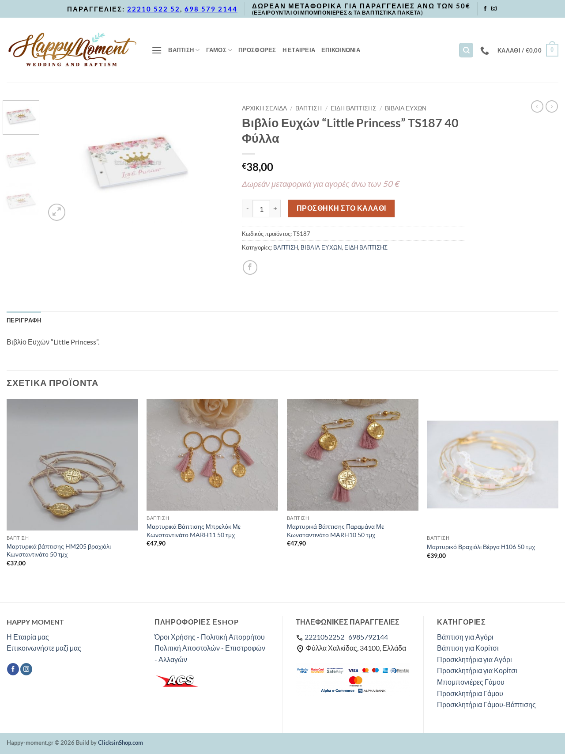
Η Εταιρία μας (28, 637)
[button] (156, 50)
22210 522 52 (153, 9)
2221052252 (324, 637)
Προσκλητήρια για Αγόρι (474, 659)
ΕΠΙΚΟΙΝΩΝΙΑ (340, 49)
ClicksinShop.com (120, 742)
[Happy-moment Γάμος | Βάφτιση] (72, 50)
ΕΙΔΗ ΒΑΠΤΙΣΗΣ (354, 108)
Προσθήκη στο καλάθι (341, 208)
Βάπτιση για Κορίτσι (468, 648)
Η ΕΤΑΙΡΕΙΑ (299, 49)
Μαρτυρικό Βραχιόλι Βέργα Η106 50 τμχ (481, 546)
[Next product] (537, 106)
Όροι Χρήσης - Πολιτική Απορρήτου (209, 637)
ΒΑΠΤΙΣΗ (181, 49)
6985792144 (368, 637)
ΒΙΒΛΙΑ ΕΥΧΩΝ (405, 108)
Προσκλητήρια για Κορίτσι (477, 670)
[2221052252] (485, 50)
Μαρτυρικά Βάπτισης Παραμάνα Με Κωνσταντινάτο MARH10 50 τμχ (335, 530)
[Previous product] (552, 106)
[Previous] (60, 161)
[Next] (214, 161)
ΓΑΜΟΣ (216, 49)
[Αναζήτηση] (466, 50)
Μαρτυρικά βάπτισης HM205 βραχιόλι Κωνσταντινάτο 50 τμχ (59, 550)
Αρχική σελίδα (264, 108)
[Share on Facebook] (250, 267)
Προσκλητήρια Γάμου (470, 693)
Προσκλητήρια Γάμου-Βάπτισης (486, 704)
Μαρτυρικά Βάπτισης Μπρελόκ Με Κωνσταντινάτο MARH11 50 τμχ (194, 530)
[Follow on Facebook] (485, 9)
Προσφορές (257, 49)
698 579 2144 (211, 9)
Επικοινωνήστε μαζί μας (44, 648)
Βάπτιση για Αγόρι (465, 637)
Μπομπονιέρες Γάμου (471, 682)
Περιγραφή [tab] (24, 320)
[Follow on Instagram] (494, 9)
